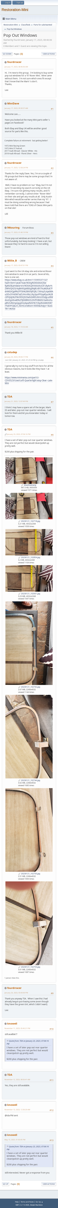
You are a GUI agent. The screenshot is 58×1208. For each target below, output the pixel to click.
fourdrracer (14, 62)
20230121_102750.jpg (30, 873)
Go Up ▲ (39, 1202)
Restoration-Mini (15, 10)
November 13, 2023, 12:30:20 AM (17, 1109)
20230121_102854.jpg (30, 557)
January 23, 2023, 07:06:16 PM (18, 434)
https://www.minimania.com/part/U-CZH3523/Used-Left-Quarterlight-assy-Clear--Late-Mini (29, 380)
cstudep (12, 352)
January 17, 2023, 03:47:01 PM (16, 265)
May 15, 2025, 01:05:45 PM (14, 1139)
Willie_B (12, 260)
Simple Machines (36, 1205)
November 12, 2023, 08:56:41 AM (17, 1079)
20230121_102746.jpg (30, 780)
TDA (9, 396)
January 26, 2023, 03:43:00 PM (16, 993)
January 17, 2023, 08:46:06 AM (16, 67)
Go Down (7, 54)
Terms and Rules (27, 1202)
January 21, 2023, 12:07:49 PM (16, 401)
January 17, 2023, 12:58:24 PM (16, 167)
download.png (30, 485)
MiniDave (13, 103)
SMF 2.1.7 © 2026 (22, 1205)
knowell (12, 1023)
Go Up (5, 1184)
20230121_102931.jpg (30, 593)
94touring (13, 227)
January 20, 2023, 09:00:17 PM (16, 357)
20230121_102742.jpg (30, 687)
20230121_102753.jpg (30, 967)
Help (17, 1202)
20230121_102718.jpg (30, 521)
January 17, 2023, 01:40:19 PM (16, 232)
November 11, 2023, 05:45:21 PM (17, 1028)
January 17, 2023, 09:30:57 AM (16, 108)
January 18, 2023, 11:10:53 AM (16, 327)
